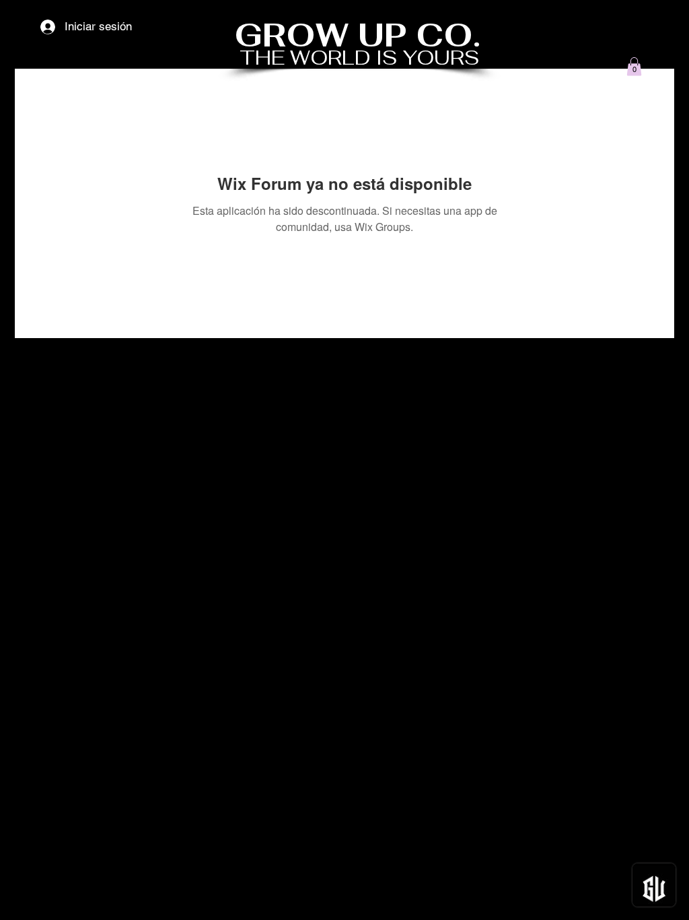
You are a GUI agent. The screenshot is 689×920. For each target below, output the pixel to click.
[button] (634, 66)
